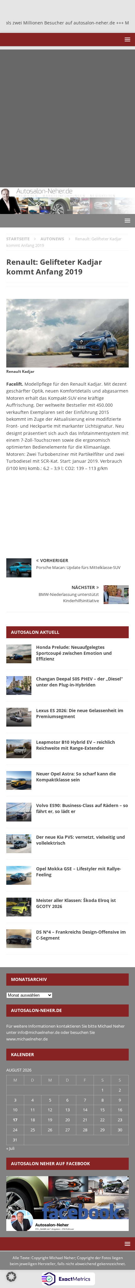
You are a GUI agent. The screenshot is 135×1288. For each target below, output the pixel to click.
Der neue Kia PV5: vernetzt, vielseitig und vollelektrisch (80, 840)
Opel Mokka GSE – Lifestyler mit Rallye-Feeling (78, 871)
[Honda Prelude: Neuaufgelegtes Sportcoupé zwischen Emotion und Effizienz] (18, 653)
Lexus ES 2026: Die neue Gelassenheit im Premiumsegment (79, 713)
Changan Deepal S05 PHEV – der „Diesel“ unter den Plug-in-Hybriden (79, 681)
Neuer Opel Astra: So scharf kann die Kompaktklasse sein (76, 776)
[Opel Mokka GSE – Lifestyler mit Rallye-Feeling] (18, 875)
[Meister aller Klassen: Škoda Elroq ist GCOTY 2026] (18, 907)
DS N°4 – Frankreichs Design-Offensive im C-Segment (81, 935)
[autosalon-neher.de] (67, 210)
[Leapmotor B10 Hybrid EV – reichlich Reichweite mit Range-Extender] (18, 748)
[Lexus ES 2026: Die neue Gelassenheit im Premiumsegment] (18, 717)
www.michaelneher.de (27, 1039)
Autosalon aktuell (35, 632)
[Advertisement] (67, 117)
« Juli (10, 1148)
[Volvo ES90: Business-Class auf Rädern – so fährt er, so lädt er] (18, 812)
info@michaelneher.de (39, 1032)
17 (15, 1120)
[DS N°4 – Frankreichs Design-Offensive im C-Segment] (18, 938)
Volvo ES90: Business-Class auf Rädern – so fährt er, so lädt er (82, 808)
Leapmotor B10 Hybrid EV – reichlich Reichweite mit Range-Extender (75, 745)
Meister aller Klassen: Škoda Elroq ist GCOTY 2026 (76, 903)
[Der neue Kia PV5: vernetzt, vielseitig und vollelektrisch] (18, 843)
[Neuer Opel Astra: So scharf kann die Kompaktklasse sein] (18, 780)
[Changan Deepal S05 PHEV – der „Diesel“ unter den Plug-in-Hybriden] (18, 685)
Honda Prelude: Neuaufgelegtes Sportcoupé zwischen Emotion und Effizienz (74, 652)
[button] (126, 39)
